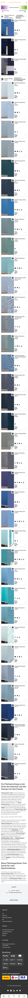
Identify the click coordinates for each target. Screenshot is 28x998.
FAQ (3, 919)
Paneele (8, 857)
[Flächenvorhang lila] (6, 7)
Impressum (4, 915)
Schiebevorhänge (19, 838)
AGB (3, 913)
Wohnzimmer (15, 830)
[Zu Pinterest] (20, 991)
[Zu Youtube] (14, 991)
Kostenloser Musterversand (8, 929)
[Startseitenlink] (14, 2)
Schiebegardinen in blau (7, 838)
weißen (3, 807)
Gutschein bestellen (6, 947)
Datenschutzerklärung (7, 917)
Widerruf (4, 935)
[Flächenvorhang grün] (22, 7)
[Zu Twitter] (17, 991)
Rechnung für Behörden (7, 921)
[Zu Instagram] (11, 991)
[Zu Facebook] (8, 991)
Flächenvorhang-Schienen (13, 849)
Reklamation (4, 933)
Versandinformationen (7, 931)
